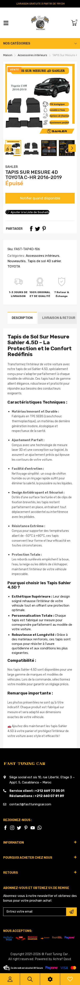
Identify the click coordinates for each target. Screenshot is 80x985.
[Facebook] (31, 228)
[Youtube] (33, 828)
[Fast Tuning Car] (40, 23)
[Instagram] (19, 828)
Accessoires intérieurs (42, 256)
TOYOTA (13, 266)
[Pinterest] (44, 228)
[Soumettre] (71, 911)
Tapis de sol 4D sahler (43, 261)
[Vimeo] (39, 828)
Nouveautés (16, 261)
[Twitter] (37, 228)
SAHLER (11, 167)
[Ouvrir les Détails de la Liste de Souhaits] (70, 979)
